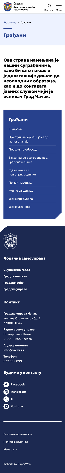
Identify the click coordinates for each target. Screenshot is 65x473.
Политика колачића (15, 441)
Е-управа (15, 129)
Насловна (10, 22)
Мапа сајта (10, 449)
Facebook (18, 384)
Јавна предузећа (21, 199)
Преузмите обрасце (23, 149)
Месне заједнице (21, 190)
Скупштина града (16, 270)
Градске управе (15, 289)
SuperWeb (24, 464)
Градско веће (13, 283)
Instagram (18, 392)
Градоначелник (15, 276)
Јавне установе (20, 207)
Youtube (17, 406)
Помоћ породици (21, 182)
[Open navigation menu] (59, 8)
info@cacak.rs (13, 350)
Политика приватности (17, 434)
